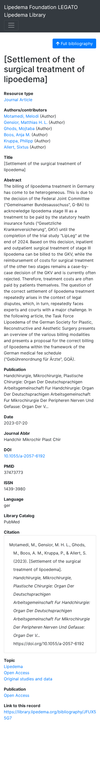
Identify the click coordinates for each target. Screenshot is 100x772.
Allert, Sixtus (16, 147)
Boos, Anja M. (17, 134)
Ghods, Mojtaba (19, 128)
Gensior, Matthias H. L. (25, 122)
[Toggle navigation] (11, 25)
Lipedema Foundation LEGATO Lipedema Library (41, 11)
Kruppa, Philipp (18, 140)
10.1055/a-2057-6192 (24, 455)
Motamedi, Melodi (21, 116)
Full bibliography (76, 43)
